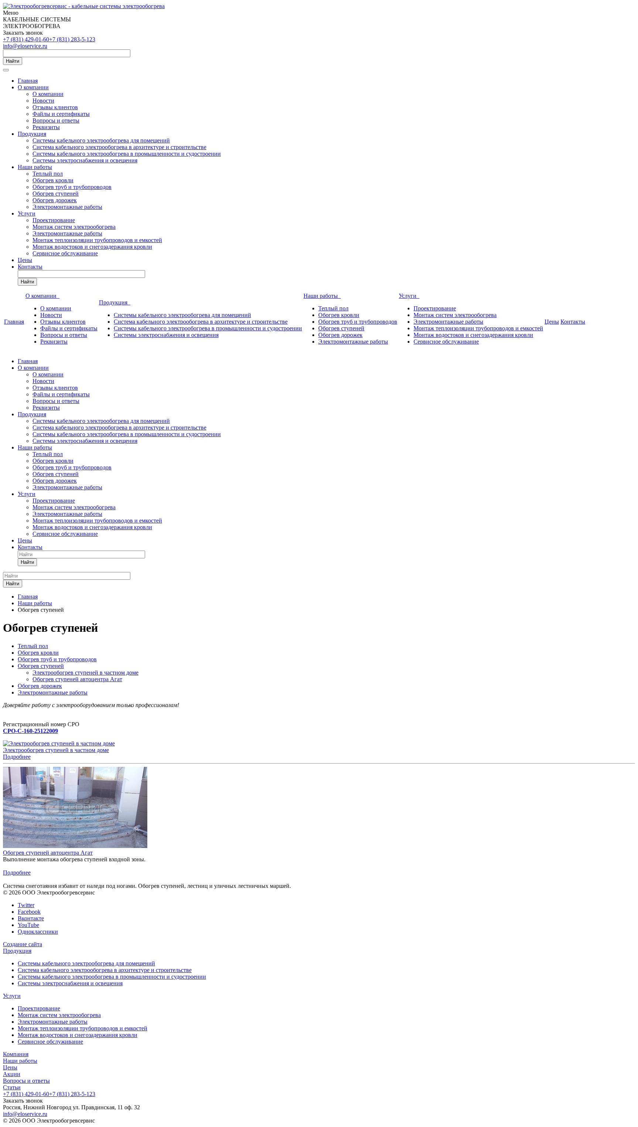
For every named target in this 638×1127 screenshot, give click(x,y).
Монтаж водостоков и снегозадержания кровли (92, 247)
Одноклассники (38, 931)
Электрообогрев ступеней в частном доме (85, 672)
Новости (43, 100)
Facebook (29, 912)
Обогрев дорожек (54, 200)
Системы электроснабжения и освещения (84, 160)
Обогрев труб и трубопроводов (72, 187)
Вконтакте (31, 918)
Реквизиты (46, 127)
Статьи (12, 1087)
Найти (12, 61)
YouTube (28, 925)
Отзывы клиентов (55, 107)
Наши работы (35, 167)
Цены (25, 260)
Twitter (26, 905)
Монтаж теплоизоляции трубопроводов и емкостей (97, 240)
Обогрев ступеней (55, 193)
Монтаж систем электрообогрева (74, 227)
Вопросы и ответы (55, 120)
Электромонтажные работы (67, 207)
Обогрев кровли (52, 180)
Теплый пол (47, 173)
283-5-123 (72, 39)
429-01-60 (26, 39)
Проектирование (53, 220)
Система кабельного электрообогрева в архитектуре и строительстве (119, 147)
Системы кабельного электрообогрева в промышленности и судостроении (126, 154)
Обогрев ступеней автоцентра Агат (77, 679)
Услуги (26, 213)
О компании (33, 87)
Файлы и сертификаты (61, 114)
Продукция (32, 134)
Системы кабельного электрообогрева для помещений (101, 140)
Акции (11, 1074)
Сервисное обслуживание (65, 253)
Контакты (30, 266)
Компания (15, 1054)
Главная (28, 80)
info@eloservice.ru (25, 46)
